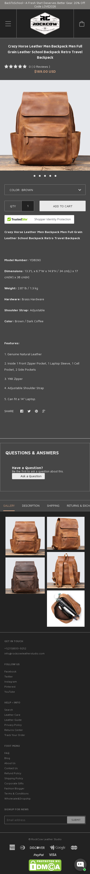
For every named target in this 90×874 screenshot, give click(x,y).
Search (8, 709)
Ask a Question (31, 476)
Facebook (10, 671)
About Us (10, 763)
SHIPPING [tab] (53, 505)
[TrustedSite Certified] (39, 219)
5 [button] (55, 176)
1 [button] (34, 176)
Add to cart (62, 206)
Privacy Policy (13, 725)
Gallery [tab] (9, 505)
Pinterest (10, 686)
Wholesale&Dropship (17, 798)
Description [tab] (31, 505)
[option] (45, 125)
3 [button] (45, 176)
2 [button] (40, 176)
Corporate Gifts (14, 783)
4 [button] (50, 176)
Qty (13, 206)
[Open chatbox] (80, 865)
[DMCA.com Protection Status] (45, 870)
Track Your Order (14, 735)
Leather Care (12, 714)
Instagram (10, 681)
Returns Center (13, 730)
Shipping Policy (13, 778)
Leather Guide (13, 719)
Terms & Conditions (16, 793)
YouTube (9, 691)
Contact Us (11, 768)
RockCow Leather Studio (46, 839)
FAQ (6, 753)
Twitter (8, 676)
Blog (7, 758)
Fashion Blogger (14, 788)
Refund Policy (12, 773)
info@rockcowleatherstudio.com (24, 653)
